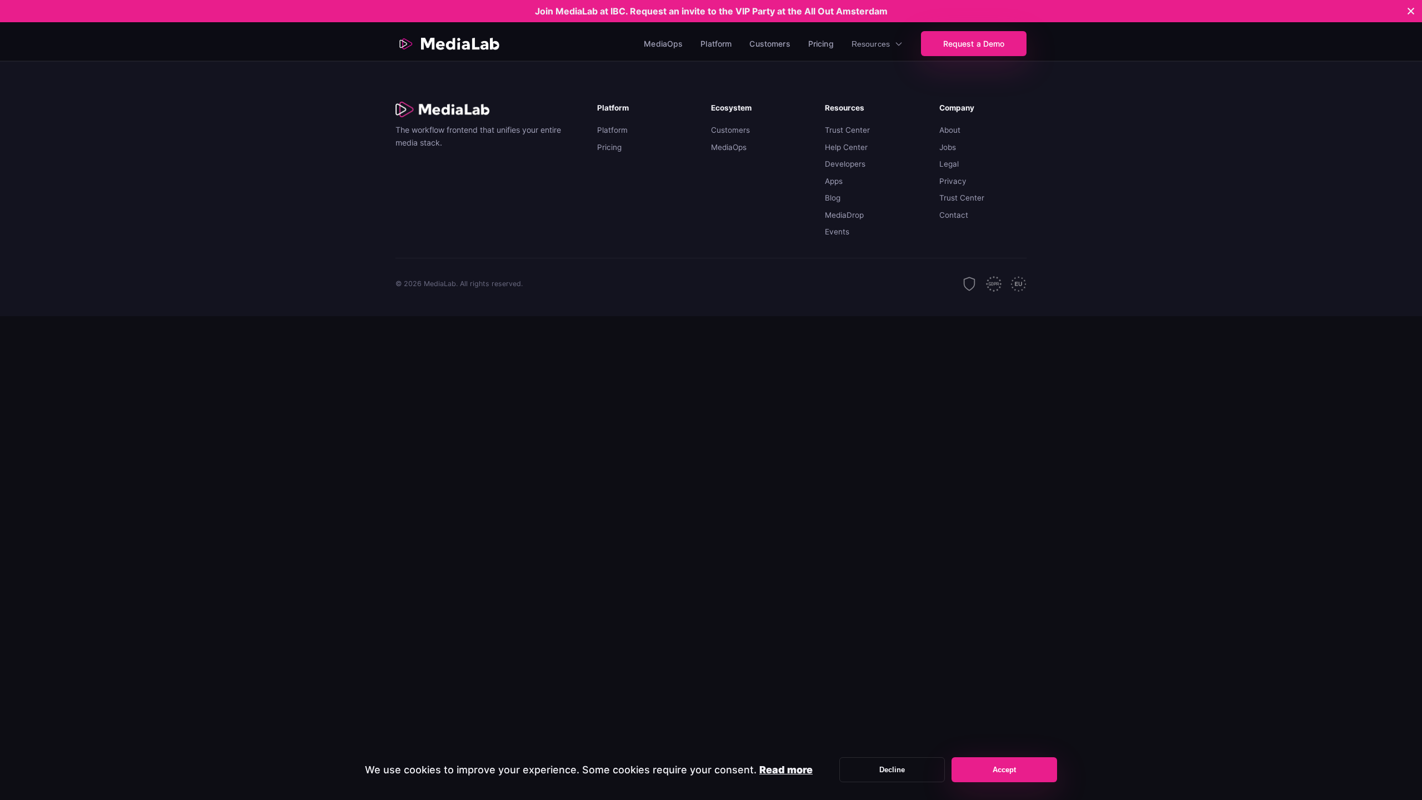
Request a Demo (974, 43)
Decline (892, 770)
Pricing (821, 43)
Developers (845, 163)
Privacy (953, 181)
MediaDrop (844, 215)
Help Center (846, 147)
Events (837, 231)
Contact (953, 215)
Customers (769, 43)
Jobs (947, 147)
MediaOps (663, 43)
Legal (949, 163)
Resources (871, 43)
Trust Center (847, 130)
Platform (716, 43)
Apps (834, 181)
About (949, 130)
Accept (1005, 770)
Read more (786, 770)
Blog (832, 197)
